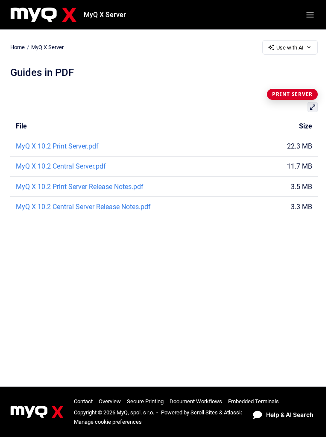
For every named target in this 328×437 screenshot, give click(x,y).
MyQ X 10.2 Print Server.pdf (57, 146)
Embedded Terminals (253, 401)
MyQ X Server (105, 15)
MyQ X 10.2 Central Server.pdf (61, 166)
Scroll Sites (204, 412)
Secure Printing (145, 401)
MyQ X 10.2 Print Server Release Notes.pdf (80, 187)
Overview (110, 401)
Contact (83, 401)
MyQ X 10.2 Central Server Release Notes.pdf (83, 207)
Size (305, 126)
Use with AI (290, 47)
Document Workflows (196, 401)
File (21, 126)
